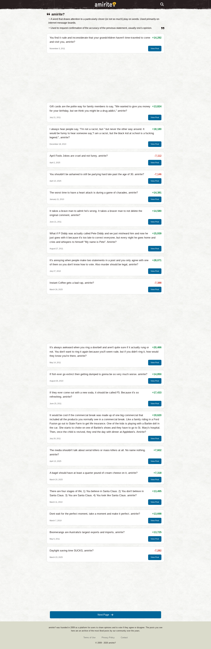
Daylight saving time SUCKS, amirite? (71, 550)
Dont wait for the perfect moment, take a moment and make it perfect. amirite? (95, 513)
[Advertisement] (105, 77)
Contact (124, 637)
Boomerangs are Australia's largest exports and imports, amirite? (87, 532)
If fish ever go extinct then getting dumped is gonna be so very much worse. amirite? (98, 374)
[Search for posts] (162, 4)
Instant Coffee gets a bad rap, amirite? (72, 282)
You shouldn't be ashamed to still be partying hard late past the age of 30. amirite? (97, 174)
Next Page (103, 614)
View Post (155, 48)
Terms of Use (89, 637)
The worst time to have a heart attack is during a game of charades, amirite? (94, 192)
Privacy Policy (108, 637)
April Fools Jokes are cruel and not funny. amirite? (79, 155)
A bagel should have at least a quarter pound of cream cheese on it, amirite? (93, 472)
